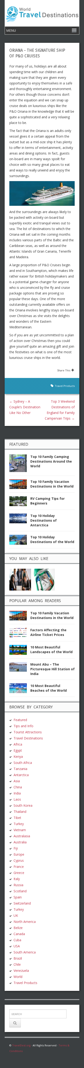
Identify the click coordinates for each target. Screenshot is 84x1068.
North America (25, 921)
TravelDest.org (21, 1045)
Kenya (18, 756)
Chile (17, 964)
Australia (20, 842)
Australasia (22, 836)
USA (17, 946)
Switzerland (22, 903)
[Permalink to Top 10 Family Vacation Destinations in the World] (19, 485)
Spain (18, 897)
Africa (18, 744)
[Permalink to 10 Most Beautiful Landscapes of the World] (19, 651)
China (18, 787)
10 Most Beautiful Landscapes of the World (51, 649)
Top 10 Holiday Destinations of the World (52, 539)
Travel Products (65, 386)
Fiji (16, 848)
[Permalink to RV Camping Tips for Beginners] (19, 502)
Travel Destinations (28, 738)
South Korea (23, 805)
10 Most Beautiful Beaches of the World (48, 688)
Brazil (18, 958)
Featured (20, 720)
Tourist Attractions (28, 732)
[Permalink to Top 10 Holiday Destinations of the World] (19, 541)
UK (16, 915)
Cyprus (19, 860)
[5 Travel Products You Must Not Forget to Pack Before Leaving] (44, 579)
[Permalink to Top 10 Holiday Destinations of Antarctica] (19, 519)
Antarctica (21, 775)
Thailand (20, 811)
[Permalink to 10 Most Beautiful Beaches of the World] (19, 689)
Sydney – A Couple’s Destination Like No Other (24, 407)
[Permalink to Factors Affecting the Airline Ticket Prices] (19, 634)
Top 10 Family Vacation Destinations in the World (52, 483)
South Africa (23, 762)
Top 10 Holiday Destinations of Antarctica (43, 520)
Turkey (19, 824)
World (18, 976)
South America (25, 952)
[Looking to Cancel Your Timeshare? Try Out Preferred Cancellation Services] (20, 579)
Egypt (18, 750)
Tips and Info (23, 726)
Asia (17, 781)
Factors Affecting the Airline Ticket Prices (48, 632)
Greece (19, 872)
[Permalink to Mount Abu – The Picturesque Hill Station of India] (19, 668)
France (19, 866)
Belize (18, 927)
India (17, 793)
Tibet (17, 817)
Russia (18, 885)
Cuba (17, 940)
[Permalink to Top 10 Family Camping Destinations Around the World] (19, 464)
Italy (17, 879)
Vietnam (20, 830)
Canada (19, 934)
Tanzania (20, 768)
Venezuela (21, 970)
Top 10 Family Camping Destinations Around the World (51, 461)
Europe (19, 854)
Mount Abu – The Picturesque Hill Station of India (52, 669)
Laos (17, 799)
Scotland (20, 891)
